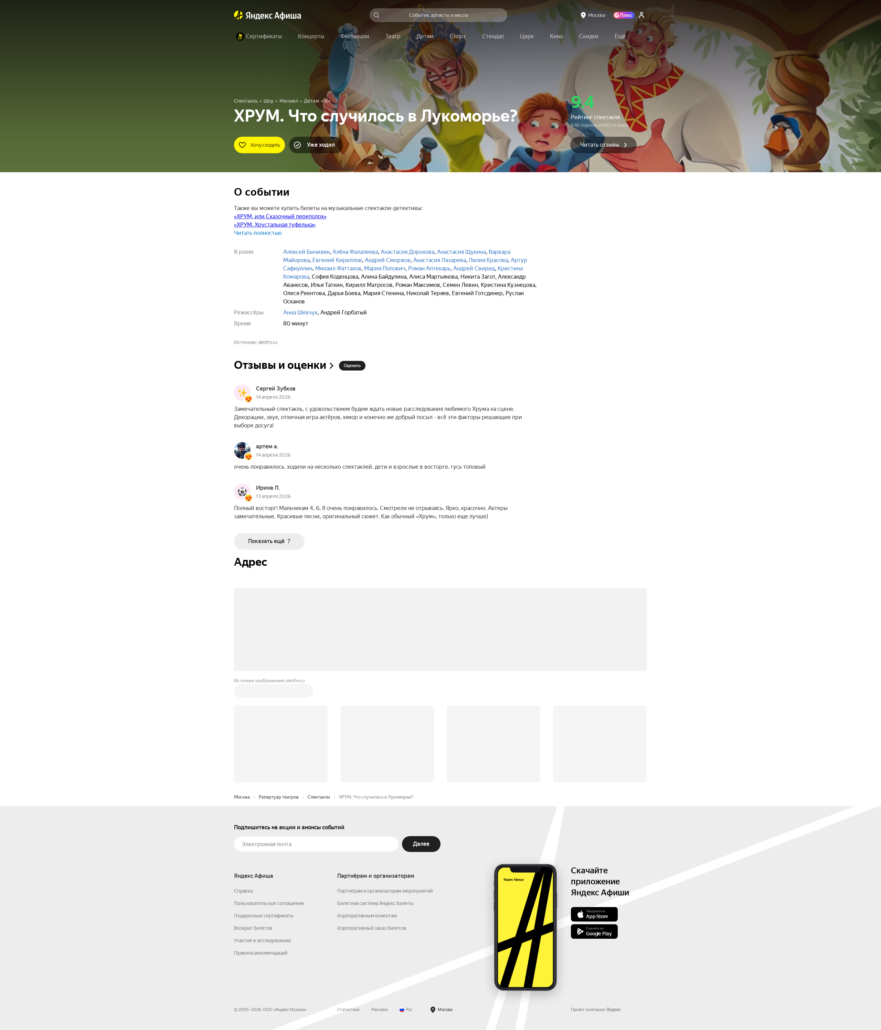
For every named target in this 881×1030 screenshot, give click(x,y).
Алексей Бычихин (306, 252)
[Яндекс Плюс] (624, 15)
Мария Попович (384, 268)
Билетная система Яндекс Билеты (375, 799)
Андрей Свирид (474, 268)
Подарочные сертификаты (264, 811)
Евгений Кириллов (337, 260)
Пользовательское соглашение (269, 799)
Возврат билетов (253, 823)
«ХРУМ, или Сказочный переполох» (280, 216)
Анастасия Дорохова (407, 252)
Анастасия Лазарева (439, 260)
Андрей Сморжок (388, 260)
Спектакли (319, 692)
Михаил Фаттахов (338, 268)
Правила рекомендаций (260, 848)
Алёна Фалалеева (355, 252)
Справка (243, 786)
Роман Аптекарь (429, 268)
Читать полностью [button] (258, 233)
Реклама (379, 905)
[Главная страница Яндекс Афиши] (238, 15)
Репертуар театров (279, 692)
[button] (620, 36)
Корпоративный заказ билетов (371, 823)
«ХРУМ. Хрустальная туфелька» (275, 224)
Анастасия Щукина (461, 252)
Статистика (348, 905)
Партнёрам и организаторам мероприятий (385, 786)
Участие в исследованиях (262, 836)
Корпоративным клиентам (367, 811)
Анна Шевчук (300, 312)
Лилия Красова (488, 260)
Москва (242, 692)
